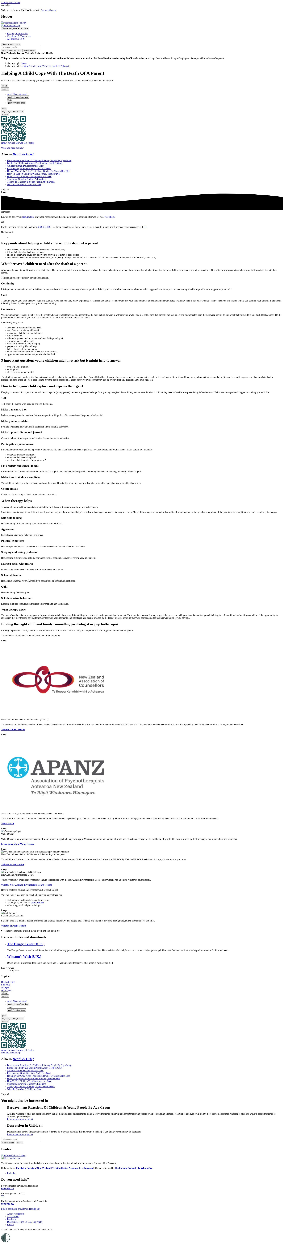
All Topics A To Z (15, 39)
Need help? (110, 217)
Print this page (16, 103)
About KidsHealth (15, 1214)
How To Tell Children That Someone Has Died (29, 176)
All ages (5, 987)
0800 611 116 (44, 227)
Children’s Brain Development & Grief (25, 166)
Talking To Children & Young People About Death (31, 182)
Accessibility (13, 1216)
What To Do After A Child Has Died (24, 184)
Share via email (17, 94)
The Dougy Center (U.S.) (26, 944)
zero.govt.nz (28, 217)
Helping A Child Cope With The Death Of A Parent (45, 66)
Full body (5, 984)
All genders (6, 990)
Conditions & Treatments (18, 36)
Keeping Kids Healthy (17, 33)
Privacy (10, 1224)
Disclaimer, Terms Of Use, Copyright (24, 1222)
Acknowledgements (32, 930)
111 (145, 227)
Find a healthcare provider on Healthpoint (20, 1209)
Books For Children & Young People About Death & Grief (34, 163)
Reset (29, 50)
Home (23, 63)
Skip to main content (10, 2)
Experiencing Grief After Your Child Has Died (29, 168)
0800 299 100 (37, 902)
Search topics (11, 50)
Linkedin (11, 1173)
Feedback (11, 1219)
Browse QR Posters (17, 143)
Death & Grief (23, 154)
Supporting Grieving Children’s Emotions (26, 179)
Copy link (18, 97)
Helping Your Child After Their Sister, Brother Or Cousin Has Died (38, 171)
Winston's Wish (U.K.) (24, 957)
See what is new (48, 10)
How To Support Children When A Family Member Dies (33, 174)
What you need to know (12, 148)
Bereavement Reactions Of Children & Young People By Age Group (39, 160)
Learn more (20, 1119)
